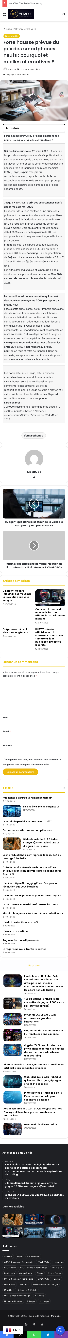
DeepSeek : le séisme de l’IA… (41, 1124)
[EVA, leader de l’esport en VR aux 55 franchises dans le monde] (12, 1035)
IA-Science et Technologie (45, 1284)
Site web (7, 745)
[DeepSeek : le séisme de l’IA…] (12, 1129)
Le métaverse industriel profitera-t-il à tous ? (30, 904)
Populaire (34, 965)
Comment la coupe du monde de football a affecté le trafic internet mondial (50, 614)
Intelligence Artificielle (27, 1290)
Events (57, 1279)
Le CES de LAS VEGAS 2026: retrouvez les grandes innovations (40, 1018)
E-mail (7, 731)
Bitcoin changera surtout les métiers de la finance (33, 913)
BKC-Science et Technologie (33, 1267)
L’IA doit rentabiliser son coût (20, 922)
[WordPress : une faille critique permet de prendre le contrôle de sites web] (34, 1219)
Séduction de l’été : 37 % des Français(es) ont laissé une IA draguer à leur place (41, 842)
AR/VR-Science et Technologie (18, 1262)
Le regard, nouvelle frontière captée (24, 949)
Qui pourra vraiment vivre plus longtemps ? (16, 631)
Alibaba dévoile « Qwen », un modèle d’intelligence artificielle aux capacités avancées (33, 1066)
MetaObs (12, 69)
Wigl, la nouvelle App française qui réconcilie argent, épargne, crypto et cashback (43, 1080)
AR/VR (20, 1256)
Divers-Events (54, 1273)
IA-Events (24, 1284)
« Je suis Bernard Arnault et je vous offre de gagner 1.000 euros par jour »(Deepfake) (44, 1002)
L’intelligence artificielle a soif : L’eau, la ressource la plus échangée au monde (43, 1096)
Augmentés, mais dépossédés (21, 940)
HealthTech (9, 1284)
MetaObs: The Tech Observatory (25, 3)
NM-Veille (39, 1295)
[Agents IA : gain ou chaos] (34, 1232)
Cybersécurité (25, 1273)
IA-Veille (8, 1290)
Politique (31, 1301)
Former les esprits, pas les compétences (27, 830)
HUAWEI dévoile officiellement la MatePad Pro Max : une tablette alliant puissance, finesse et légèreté (49, 637)
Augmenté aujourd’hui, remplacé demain (27, 797)
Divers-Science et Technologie (18, 1279)
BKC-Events (10, 1267)
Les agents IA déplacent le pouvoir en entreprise (32, 895)
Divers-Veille (30, 29)
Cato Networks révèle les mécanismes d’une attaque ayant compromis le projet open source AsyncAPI (32, 871)
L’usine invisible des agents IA (41, 806)
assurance (59, 1262)
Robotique (44, 1301)
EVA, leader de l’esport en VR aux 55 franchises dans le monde (43, 1032)
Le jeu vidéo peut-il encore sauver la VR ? (27, 821)
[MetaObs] (21, 14)
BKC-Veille (57, 1267)
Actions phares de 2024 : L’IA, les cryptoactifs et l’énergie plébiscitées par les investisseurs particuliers (32, 1112)
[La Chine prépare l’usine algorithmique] (55, 1232)
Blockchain (9, 1273)
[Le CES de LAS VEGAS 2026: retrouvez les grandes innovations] (12, 1019)
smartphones (34, 435)
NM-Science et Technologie (17, 1295)
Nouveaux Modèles (13, 1301)
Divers (18, 29)
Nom (6, 717)
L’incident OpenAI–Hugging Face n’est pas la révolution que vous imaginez (17, 595)
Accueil (9, 29)
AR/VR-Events (33, 1256)
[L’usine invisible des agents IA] (12, 811)
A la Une (8, 1256)
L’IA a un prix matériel (15, 931)
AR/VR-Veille (43, 1262)
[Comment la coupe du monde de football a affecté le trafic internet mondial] (50, 597)
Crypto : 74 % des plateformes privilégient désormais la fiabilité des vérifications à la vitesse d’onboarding (44, 1050)
